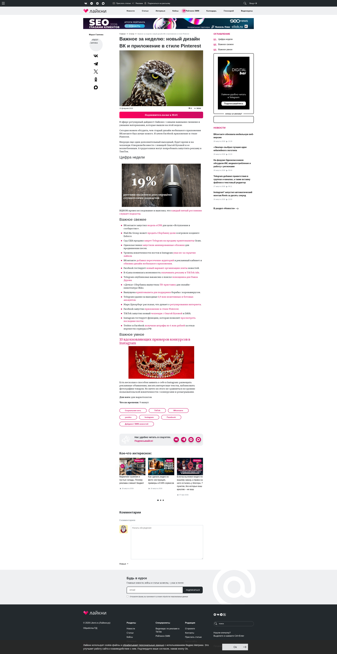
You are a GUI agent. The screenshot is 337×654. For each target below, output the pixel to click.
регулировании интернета (185, 304)
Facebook (171, 417)
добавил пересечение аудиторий (155, 260)
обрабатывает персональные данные (143, 645)
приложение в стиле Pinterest (162, 309)
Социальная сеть (133, 410)
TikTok (157, 410)
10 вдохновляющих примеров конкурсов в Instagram (154, 341)
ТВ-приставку (168, 284)
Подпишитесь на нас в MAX (161, 115)
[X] (96, 71)
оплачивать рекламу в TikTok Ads (180, 272)
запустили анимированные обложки (163, 245)
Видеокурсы (247, 11)
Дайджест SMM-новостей (136, 424)
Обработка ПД (90, 628)
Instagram (149, 417)
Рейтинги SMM (192, 11)
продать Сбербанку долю (161, 233)
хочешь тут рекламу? (233, 114)
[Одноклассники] (96, 79)
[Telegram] (96, 64)
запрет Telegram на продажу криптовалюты (169, 240)
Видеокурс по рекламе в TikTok (167, 630)
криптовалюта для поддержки (153, 292)
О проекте (190, 628)
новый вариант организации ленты (167, 268)
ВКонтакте (178, 410)
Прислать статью (193, 637)
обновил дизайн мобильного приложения (148, 263)
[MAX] (96, 87)
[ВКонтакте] (96, 56)
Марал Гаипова (96, 34)
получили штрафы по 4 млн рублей (165, 325)
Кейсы (175, 11)
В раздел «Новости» (225, 208)
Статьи (145, 11)
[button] (158, 500)
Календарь (211, 11)
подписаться (193, 590)
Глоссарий (229, 11)
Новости (131, 11)
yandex (128, 417)
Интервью (160, 11)
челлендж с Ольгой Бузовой (166, 313)
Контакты (189, 633)
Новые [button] (123, 564)
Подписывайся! (144, 441)
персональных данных (179, 597)
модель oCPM (154, 225)
